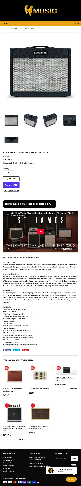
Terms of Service (8, 465)
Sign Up (74, 458)
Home (5, 29)
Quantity (6, 169)
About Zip (6, 468)
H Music (10, 478)
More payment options (11, 191)
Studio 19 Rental (8, 471)
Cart (77, 24)
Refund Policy (7, 460)
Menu (6, 24)
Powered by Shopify (21, 478)
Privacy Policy (8, 463)
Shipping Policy (8, 457)
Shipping (15, 163)
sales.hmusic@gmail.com (42, 466)
